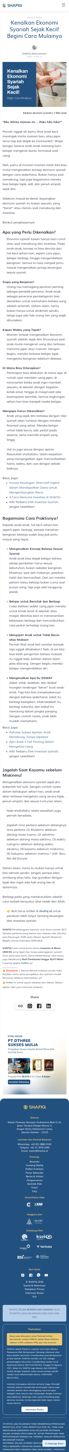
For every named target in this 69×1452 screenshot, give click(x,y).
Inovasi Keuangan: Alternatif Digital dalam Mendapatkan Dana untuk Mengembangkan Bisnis (34, 487)
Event (34, 1187)
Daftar (25, 963)
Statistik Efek (34, 1183)
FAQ (34, 1191)
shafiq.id (45, 911)
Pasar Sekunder (34, 1172)
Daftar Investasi (34, 1168)
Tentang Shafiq (34, 1165)
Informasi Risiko (34, 1292)
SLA (34, 1296)
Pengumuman (35, 1180)
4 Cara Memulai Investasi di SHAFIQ (34, 497)
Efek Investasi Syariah (43, 502)
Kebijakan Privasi (34, 1289)
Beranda (34, 1161)
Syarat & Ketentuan (34, 1285)
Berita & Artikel (34, 1176)
